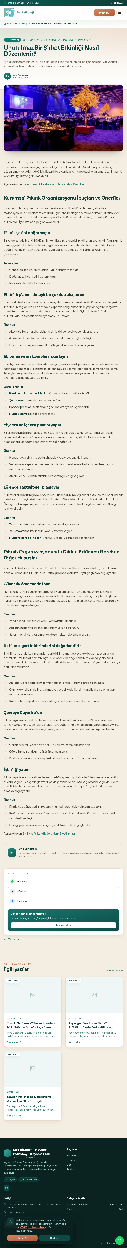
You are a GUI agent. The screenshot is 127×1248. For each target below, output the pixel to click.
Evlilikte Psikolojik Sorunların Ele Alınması (49, 833)
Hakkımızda (73, 1155)
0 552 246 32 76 (16, 1212)
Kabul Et (22, 1238)
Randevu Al (118, 3)
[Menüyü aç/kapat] (119, 12)
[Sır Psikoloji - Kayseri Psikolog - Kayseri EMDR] (19, 13)
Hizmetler (71, 1160)
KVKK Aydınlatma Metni (32, 1227)
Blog (24, 23)
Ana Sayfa (12, 23)
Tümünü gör (113, 970)
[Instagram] (6, 1188)
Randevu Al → (104, 12)
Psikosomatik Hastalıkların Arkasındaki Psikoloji (53, 184)
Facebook (22, 901)
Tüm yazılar (13, 939)
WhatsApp (22, 881)
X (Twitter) (22, 891)
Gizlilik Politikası (108, 1243)
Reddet (54, 1238)
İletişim (70, 1169)
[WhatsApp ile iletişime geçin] (119, 1240)
